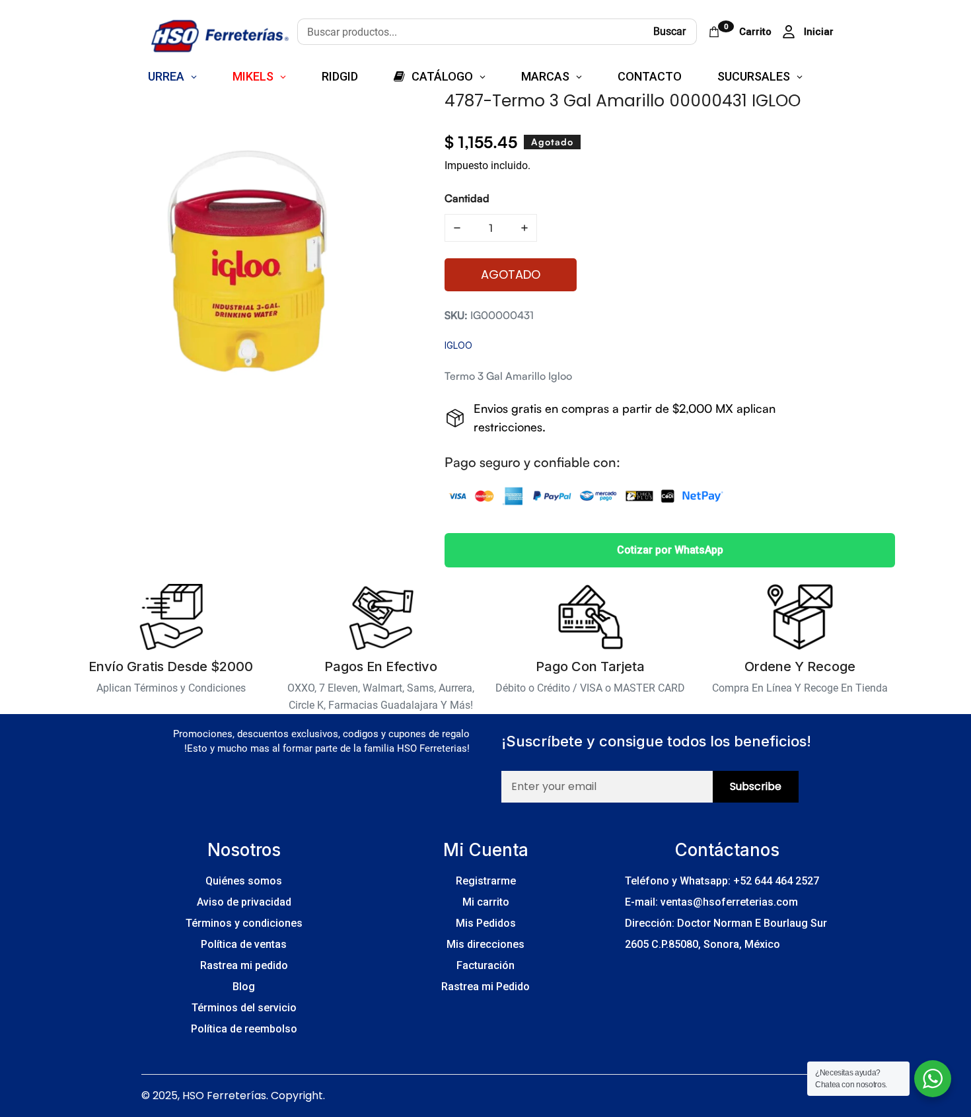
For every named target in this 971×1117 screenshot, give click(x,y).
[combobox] (470, 31)
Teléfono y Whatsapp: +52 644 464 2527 (722, 881)
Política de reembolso (244, 1029)
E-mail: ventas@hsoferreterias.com (711, 902)
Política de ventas (244, 944)
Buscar (669, 31)
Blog (244, 986)
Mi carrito (485, 902)
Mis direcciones (485, 944)
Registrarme (486, 881)
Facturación (485, 965)
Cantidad (467, 198)
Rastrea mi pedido (244, 965)
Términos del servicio (244, 1007)
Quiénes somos (243, 881)
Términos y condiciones (244, 923)
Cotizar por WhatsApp (670, 550)
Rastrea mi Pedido (485, 986)
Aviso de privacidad (244, 902)
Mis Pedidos (486, 923)
